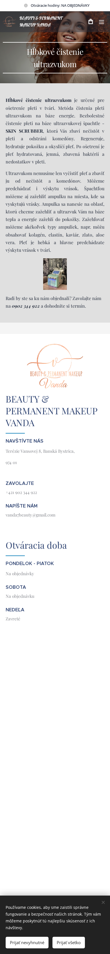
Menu (101, 21)
